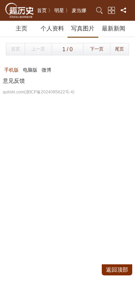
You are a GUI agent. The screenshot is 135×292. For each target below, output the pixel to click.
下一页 (97, 49)
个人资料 (52, 28)
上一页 (38, 49)
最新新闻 (113, 28)
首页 (15, 49)
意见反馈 (14, 81)
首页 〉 (45, 10)
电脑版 (30, 70)
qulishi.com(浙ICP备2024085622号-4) (38, 92)
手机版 (11, 70)
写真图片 (82, 28)
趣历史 (19, 10)
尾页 (119, 49)
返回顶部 (117, 270)
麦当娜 (79, 10)
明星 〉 (62, 10)
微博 (46, 70)
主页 (21, 28)
